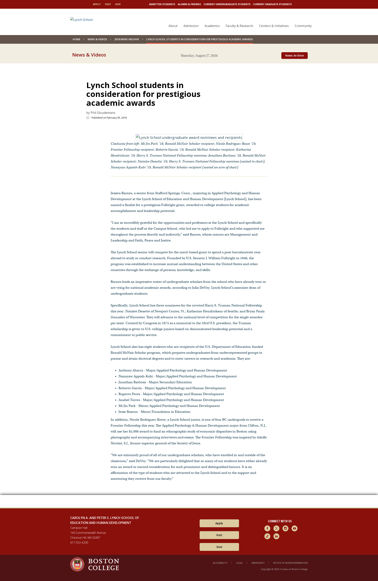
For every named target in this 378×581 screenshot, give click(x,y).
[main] (189, 282)
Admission (191, 26)
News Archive (294, 55)
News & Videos (97, 39)
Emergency (258, 562)
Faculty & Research (239, 26)
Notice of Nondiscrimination (290, 562)
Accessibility (220, 562)
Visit (108, 4)
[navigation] (238, 19)
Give (118, 4)
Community (303, 26)
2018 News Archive (126, 39)
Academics (212, 26)
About (173, 26)
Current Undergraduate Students (227, 4)
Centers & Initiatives (274, 26)
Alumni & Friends (189, 4)
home (76, 39)
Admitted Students (162, 4)
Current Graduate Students (272, 4)
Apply (97, 4)
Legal (239, 562)
